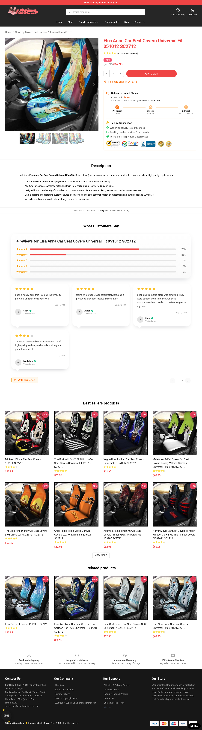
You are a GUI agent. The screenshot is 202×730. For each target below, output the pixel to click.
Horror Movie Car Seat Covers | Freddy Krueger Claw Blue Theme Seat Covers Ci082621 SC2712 (174, 534)
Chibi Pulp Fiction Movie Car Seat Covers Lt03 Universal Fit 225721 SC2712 (72, 534)
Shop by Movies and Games (31, 32)
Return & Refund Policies (116, 694)
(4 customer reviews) (127, 53)
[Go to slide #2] (43, 138)
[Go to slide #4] (76, 138)
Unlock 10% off (6, 716)
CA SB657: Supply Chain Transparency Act (75, 703)
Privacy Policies (62, 694)
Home (8, 32)
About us (59, 685)
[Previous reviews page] (172, 380)
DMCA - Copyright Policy (67, 698)
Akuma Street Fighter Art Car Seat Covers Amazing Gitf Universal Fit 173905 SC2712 (122, 534)
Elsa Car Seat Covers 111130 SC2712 (26, 624)
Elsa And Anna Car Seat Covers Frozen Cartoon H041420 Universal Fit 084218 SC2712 (76, 628)
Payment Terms (111, 689)
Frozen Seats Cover (61, 32)
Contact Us (109, 698)
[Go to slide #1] (27, 138)
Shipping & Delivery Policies (117, 685)
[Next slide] (93, 84)
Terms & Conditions (64, 689)
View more (101, 555)
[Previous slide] (10, 84)
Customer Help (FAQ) (114, 703)
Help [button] (196, 726)
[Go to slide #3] (60, 138)
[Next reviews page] (188, 380)
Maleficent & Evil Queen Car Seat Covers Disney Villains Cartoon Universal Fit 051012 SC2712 (171, 463)
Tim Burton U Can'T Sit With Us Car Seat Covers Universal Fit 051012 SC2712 (73, 463)
